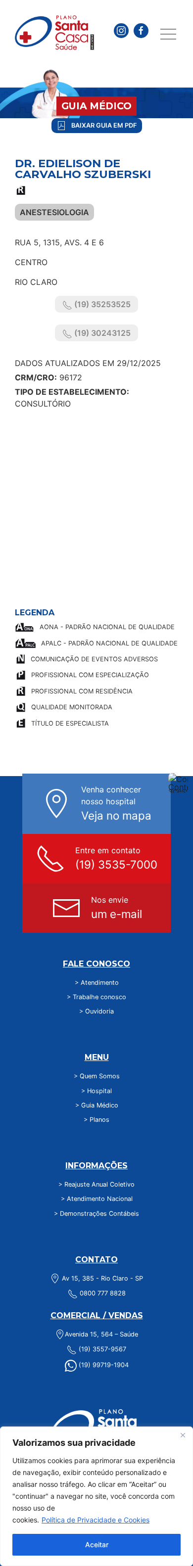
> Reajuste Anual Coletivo (96, 1184)
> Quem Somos (97, 1076)
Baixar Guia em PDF (104, 125)
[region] (96, 1496)
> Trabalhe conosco (96, 997)
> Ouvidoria (96, 1011)
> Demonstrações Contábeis (96, 1213)
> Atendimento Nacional (97, 1198)
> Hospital (96, 1091)
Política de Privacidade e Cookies (95, 1520)
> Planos (96, 1119)
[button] (168, 34)
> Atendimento (97, 982)
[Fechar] (183, 1435)
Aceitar (96, 1544)
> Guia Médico (96, 1105)
